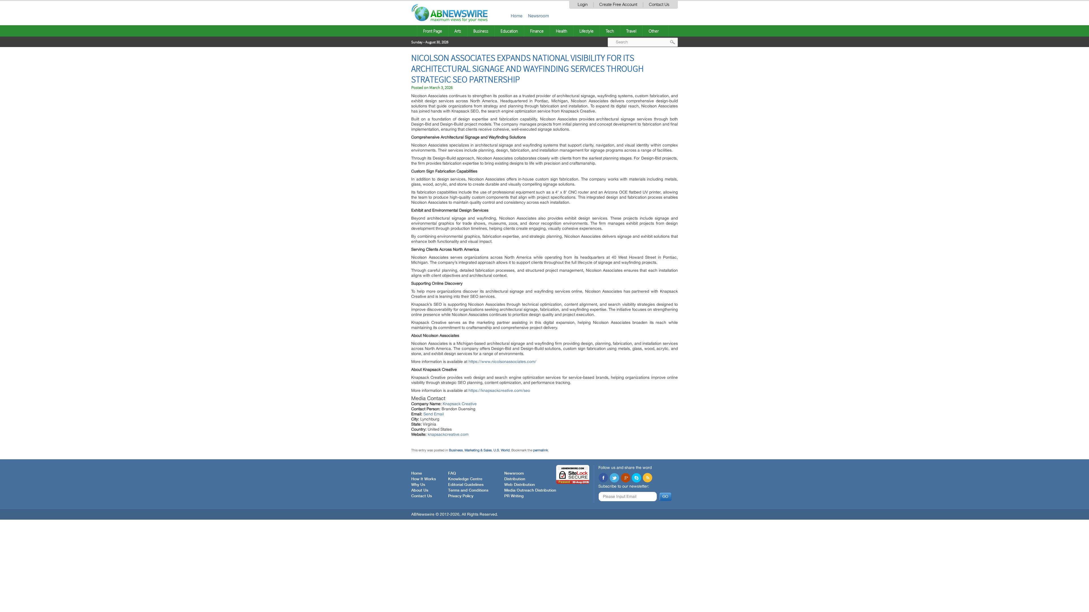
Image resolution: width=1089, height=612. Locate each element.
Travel (631, 31)
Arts (457, 31)
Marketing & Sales (478, 450)
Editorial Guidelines (466, 485)
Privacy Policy (460, 496)
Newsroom (538, 15)
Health (561, 31)
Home (516, 15)
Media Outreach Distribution (530, 490)
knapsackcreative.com (448, 434)
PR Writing (514, 496)
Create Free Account (618, 5)
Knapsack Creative (460, 403)
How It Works (423, 479)
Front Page (432, 31)
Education (509, 31)
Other (654, 31)
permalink (540, 450)
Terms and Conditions (468, 490)
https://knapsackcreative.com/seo (499, 390)
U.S (496, 450)
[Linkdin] (625, 478)
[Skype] (636, 478)
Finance (537, 31)
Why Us (418, 485)
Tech (610, 31)
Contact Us (659, 5)
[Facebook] (603, 478)
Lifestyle (586, 31)
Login (583, 5)
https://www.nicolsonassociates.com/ (502, 361)
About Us (419, 490)
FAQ (452, 473)
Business (480, 31)
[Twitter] (614, 478)
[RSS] (647, 478)
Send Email (433, 414)
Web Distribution (519, 485)
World (505, 450)
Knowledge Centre (465, 479)
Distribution (514, 479)
